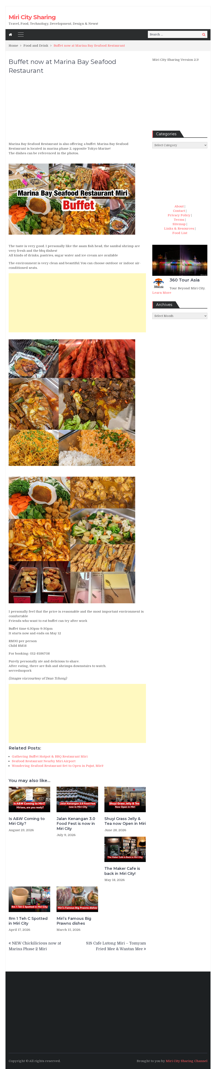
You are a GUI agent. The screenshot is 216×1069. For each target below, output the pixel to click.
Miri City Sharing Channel (186, 1061)
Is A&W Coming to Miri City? (27, 821)
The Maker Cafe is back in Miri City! (122, 871)
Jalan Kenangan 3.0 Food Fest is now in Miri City (76, 823)
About (179, 206)
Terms (179, 220)
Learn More (161, 293)
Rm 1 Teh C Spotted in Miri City (28, 921)
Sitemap (179, 224)
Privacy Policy (179, 215)
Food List (179, 233)
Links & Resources (179, 228)
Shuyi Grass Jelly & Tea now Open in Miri (125, 821)
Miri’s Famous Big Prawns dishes (74, 921)
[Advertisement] (77, 109)
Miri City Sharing (32, 17)
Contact (179, 211)
